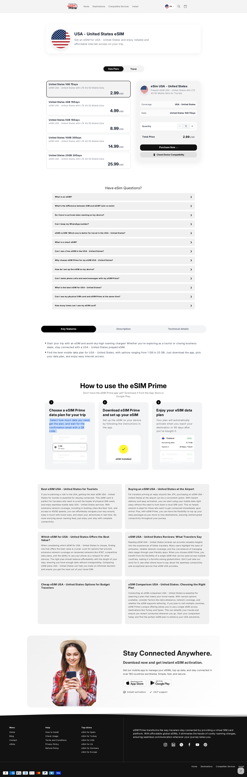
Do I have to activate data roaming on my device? (79, 215)
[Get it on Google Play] (160, 682)
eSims (12, 744)
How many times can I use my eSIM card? (75, 305)
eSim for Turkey (89, 736)
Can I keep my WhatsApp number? (72, 224)
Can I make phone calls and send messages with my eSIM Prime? (87, 278)
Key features (68, 329)
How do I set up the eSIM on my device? (74, 269)
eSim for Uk (87, 744)
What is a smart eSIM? (66, 242)
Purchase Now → (168, 147)
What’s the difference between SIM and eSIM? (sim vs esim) (84, 206)
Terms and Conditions (56, 740)
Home (12, 732)
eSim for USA (87, 740)
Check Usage (51, 736)
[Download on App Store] (135, 682)
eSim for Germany (90, 748)
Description (123, 329)
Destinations (207, 766)
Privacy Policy (52, 744)
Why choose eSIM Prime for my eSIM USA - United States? (84, 260)
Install (241, 766)
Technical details (178, 329)
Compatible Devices (225, 766)
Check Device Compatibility (168, 154)
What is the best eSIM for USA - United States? (78, 287)
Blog (11, 736)
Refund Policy (52, 748)
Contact (13, 740)
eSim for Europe (89, 752)
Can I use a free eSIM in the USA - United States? (79, 251)
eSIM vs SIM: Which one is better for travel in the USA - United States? (90, 233)
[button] (179, 6)
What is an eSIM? (63, 197)
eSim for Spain (88, 732)
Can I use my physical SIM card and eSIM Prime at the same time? (87, 296)
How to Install (52, 732)
